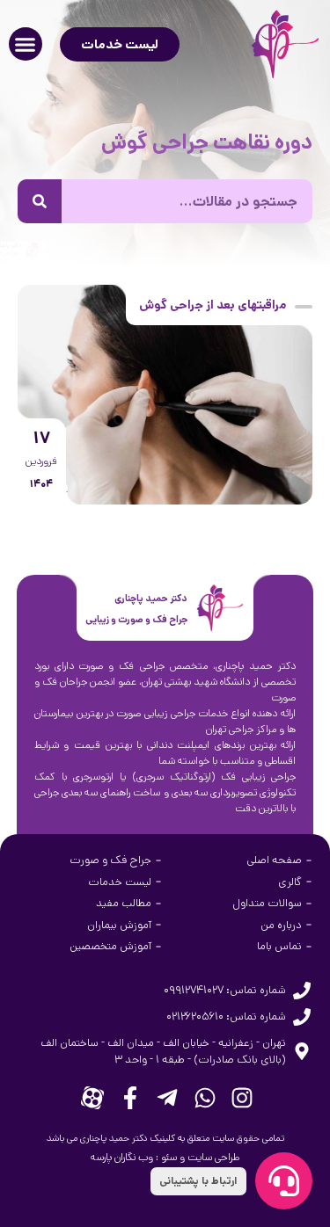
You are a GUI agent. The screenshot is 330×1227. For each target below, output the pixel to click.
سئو (169, 1157)
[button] (25, 44)
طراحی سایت (213, 1157)
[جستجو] (40, 201)
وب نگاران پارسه (122, 1157)
